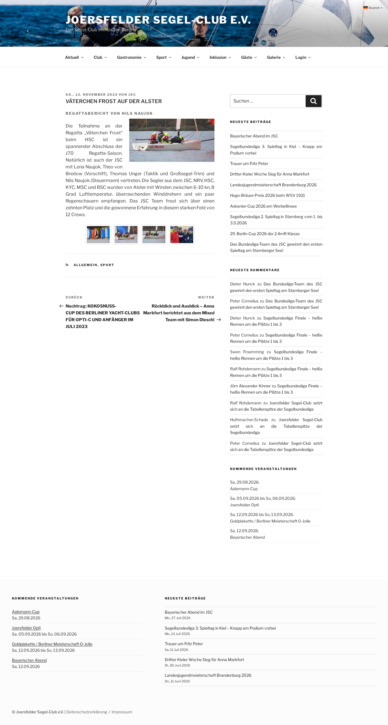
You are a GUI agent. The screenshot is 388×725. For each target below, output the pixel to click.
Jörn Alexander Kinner (250, 385)
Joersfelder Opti (26, 627)
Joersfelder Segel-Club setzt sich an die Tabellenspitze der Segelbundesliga (276, 426)
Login (300, 57)
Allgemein (86, 265)
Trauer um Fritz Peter (249, 163)
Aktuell (72, 57)
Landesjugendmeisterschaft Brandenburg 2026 (273, 184)
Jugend (188, 57)
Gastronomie (129, 57)
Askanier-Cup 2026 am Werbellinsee (263, 206)
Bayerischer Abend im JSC (254, 135)
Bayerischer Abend (29, 660)
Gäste (246, 57)
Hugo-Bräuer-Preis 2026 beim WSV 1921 (267, 195)
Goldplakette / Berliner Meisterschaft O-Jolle (52, 644)
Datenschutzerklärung (86, 711)
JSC (132, 95)
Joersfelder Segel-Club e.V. (159, 20)
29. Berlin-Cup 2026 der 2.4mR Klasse (265, 233)
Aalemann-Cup (25, 611)
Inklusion (218, 57)
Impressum (122, 711)
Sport (161, 57)
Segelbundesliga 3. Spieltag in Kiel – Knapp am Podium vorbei (220, 628)
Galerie (274, 57)
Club (98, 57)
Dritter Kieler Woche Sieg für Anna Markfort (269, 174)
